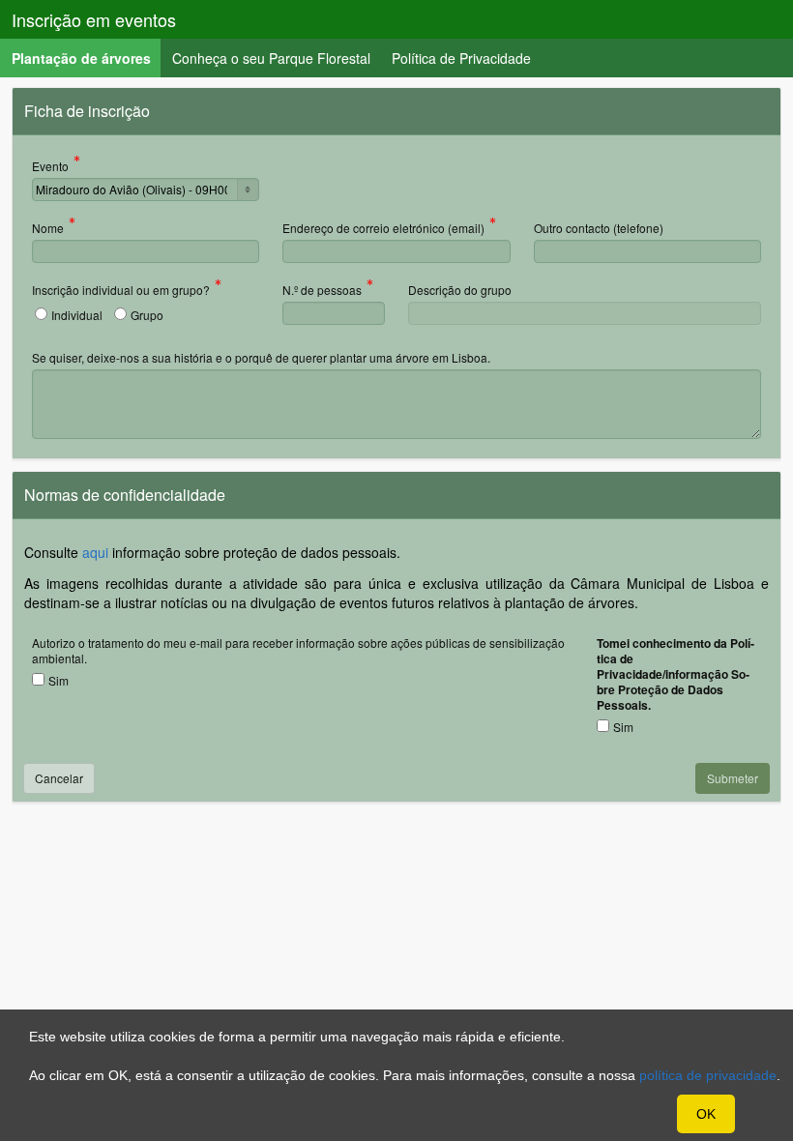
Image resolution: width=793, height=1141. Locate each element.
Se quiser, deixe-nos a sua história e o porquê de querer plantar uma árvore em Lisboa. (261, 357)
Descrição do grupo (460, 289)
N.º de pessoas (322, 291)
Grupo (147, 315)
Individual (77, 315)
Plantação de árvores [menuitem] (87, 57)
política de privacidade (708, 1075)
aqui (95, 552)
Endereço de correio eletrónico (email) (383, 229)
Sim (58, 680)
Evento (50, 167)
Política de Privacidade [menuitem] (461, 58)
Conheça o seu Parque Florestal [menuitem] (271, 58)
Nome (48, 229)
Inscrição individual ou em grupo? (121, 291)
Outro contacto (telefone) (598, 227)
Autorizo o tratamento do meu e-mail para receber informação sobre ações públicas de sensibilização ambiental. (298, 650)
